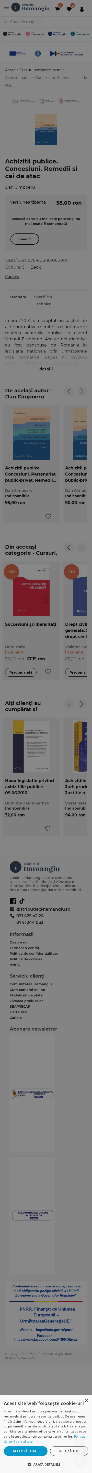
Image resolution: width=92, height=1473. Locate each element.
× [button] (86, 1401)
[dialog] (46, 1434)
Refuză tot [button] (69, 1451)
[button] (46, 1464)
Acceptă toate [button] (25, 1451)
